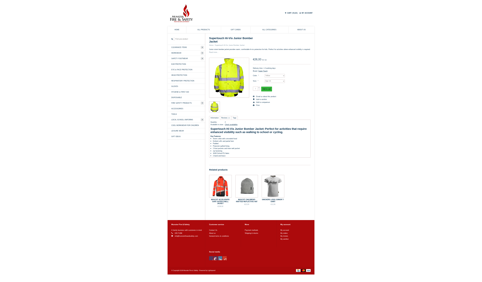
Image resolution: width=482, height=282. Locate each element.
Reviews (225, 117)
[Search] (172, 39)
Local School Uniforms (182, 119)
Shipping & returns (251, 233)
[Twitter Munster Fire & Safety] (216, 258)
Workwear (176, 53)
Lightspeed (211, 270)
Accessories (177, 108)
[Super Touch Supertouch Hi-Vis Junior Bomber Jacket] (229, 78)
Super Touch (262, 71)
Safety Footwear (179, 58)
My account (307, 13)
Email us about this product (266, 96)
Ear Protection (178, 64)
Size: (255, 81)
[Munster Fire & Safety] (202, 13)
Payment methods (251, 230)
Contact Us (213, 230)
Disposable (176, 97)
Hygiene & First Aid (180, 92)
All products (203, 29)
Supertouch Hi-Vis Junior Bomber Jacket (230, 45)
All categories (269, 29)
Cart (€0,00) (292, 13)
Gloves (174, 86)
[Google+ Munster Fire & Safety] (220, 258)
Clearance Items (179, 47)
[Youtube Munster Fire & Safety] (225, 258)
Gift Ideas (176, 136)
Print (258, 105)
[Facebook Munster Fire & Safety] (211, 258)
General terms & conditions (219, 236)
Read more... (214, 52)
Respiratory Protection (182, 80)
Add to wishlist (261, 99)
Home (176, 29)
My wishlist (284, 239)
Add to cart (267, 89)
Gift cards (236, 29)
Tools (174, 114)
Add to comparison (263, 102)
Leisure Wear (177, 130)
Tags (234, 117)
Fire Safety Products (181, 103)
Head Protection (179, 75)
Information (214, 117)
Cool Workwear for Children (185, 125)
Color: (256, 75)
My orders (284, 233)
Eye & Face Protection (181, 69)
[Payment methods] (298, 271)
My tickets (284, 236)
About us (301, 29)
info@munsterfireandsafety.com (186, 236)
